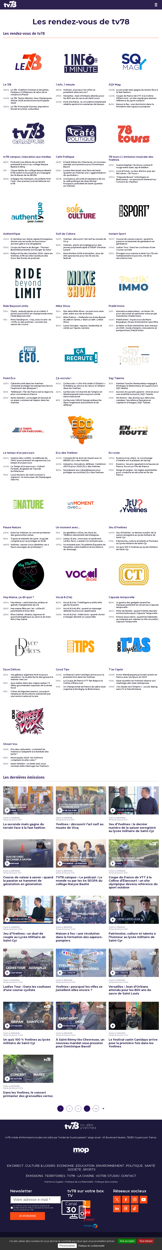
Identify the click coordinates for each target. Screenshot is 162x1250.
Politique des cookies (106, 1181)
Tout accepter (126, 1241)
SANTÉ (150, 1166)
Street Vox (10, 744)
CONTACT (128, 1176)
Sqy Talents (116, 378)
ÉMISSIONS (34, 1176)
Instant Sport (117, 233)
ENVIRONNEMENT (110, 1166)
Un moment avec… (68, 527)
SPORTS (89, 1169)
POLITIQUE (134, 1166)
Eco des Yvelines (67, 452)
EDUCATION (85, 1166)
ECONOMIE (65, 1166)
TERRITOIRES (55, 1176)
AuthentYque (11, 233)
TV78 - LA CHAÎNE (80, 1176)
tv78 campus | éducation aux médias (27, 156)
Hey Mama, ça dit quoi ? (18, 597)
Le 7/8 (7, 84)
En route (114, 452)
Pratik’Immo (117, 306)
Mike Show (63, 306)
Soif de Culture (65, 233)
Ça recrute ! (63, 378)
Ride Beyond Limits (15, 306)
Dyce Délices (11, 669)
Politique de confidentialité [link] (91, 1245)
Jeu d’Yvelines (118, 527)
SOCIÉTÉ (74, 1169)
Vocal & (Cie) (64, 597)
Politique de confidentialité (79, 1181)
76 (96, 1108)
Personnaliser (67, 1245)
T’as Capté (116, 669)
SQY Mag (115, 84)
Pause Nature (12, 527)
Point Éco (9, 378)
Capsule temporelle (122, 597)
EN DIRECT (15, 1166)
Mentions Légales (53, 1181)
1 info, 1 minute (65, 84)
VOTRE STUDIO (107, 1176)
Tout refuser (146, 1241)
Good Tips (62, 669)
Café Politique (65, 156)
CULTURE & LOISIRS (40, 1166)
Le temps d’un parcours (18, 452)
